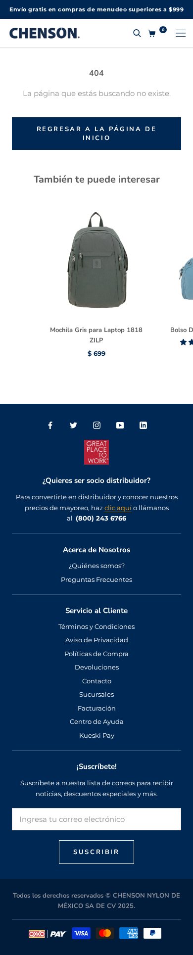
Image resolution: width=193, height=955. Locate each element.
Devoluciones (97, 667)
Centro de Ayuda (97, 721)
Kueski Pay (96, 735)
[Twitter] (73, 425)
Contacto (96, 681)
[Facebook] (50, 425)
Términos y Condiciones (96, 626)
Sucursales (96, 694)
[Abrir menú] (181, 33)
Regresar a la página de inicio (97, 134)
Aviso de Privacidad (96, 640)
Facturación (97, 708)
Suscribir (96, 852)
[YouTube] (120, 425)
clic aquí (118, 508)
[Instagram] (96, 425)
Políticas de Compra (96, 654)
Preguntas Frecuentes (96, 579)
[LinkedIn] (143, 425)
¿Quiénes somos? (97, 566)
